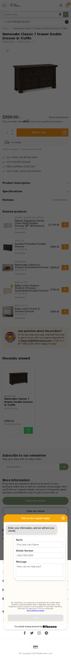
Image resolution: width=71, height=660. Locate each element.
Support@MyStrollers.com (36, 340)
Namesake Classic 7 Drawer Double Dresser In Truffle (41, 28)
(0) (33, 41)
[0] (67, 5)
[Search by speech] (60, 14)
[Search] (66, 14)
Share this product (30, 149)
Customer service (35, 500)
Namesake (8, 42)
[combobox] (32, 14)
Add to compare (10, 149)
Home (5, 28)
